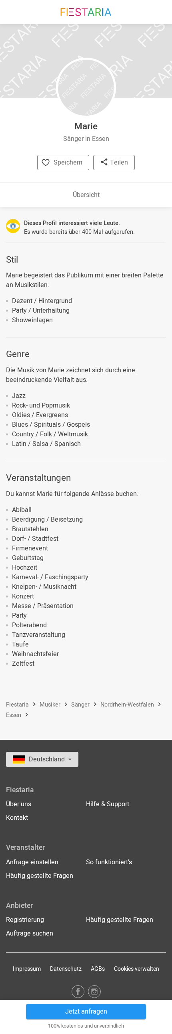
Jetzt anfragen (86, 1011)
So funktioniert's (109, 862)
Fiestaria (18, 705)
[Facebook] (78, 991)
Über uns (18, 804)
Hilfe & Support (107, 804)
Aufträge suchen (29, 933)
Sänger (81, 705)
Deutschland (47, 759)
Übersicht (86, 195)
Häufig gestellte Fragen (39, 876)
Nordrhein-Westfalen (128, 705)
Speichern (68, 162)
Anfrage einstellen (32, 862)
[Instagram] (94, 991)
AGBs (98, 969)
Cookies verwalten (136, 969)
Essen (14, 715)
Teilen (118, 162)
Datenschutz (66, 969)
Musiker (51, 705)
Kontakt (17, 818)
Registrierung (25, 920)
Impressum (27, 969)
